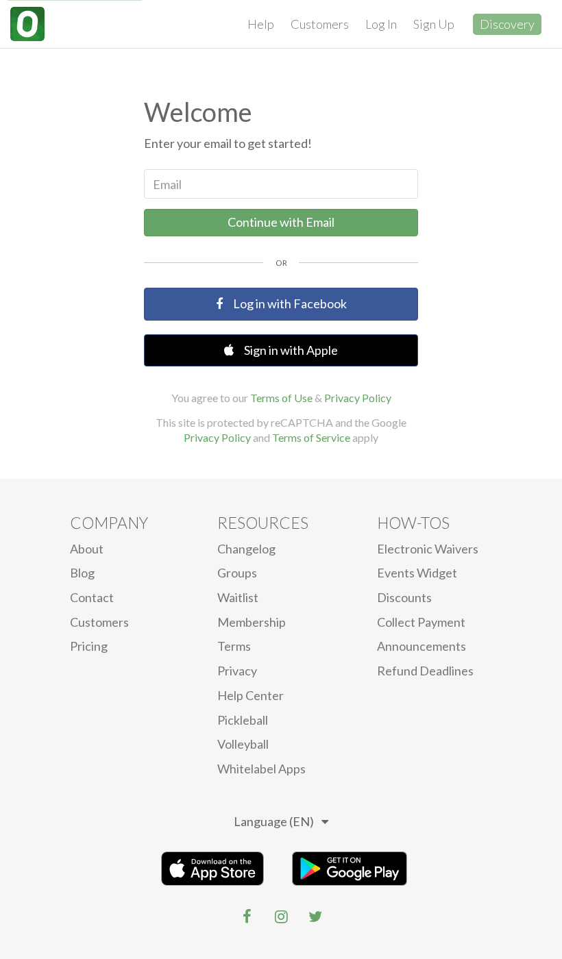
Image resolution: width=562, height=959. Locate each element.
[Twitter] (315, 916)
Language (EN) (274, 821)
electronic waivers (427, 548)
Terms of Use (281, 397)
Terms (234, 645)
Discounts (404, 597)
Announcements (421, 645)
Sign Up (433, 24)
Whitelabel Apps (261, 768)
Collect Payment (421, 622)
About (86, 548)
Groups (237, 572)
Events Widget (417, 572)
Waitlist (237, 597)
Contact (92, 597)
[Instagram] (281, 916)
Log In (381, 24)
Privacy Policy (357, 397)
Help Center (250, 695)
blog (82, 572)
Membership (251, 622)
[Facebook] (246, 916)
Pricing (89, 645)
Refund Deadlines (425, 670)
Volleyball (243, 743)
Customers (320, 24)
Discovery (507, 24)
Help (260, 24)
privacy (237, 670)
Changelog (246, 548)
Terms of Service (311, 437)
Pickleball (242, 719)
